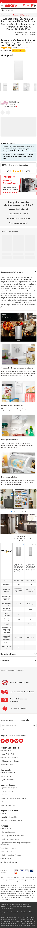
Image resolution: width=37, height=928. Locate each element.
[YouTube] (21, 741)
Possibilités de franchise (9, 817)
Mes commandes (6, 776)
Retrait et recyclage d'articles (11, 855)
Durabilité (4, 795)
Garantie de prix (6, 828)
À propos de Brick (7, 791)
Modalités (23, 912)
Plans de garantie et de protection (12, 836)
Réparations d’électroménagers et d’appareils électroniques (16, 843)
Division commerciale (8, 805)
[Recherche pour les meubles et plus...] (3, 10)
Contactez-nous (6, 750)
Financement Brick (7, 765)
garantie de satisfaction (9, 862)
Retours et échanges (8, 832)
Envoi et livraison (6, 851)
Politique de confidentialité (9, 912)
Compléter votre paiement (9, 758)
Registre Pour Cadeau (8, 780)
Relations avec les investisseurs (11, 802)
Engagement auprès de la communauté (14, 798)
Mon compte (6, 770)
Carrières (4, 813)
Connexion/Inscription (8, 773)
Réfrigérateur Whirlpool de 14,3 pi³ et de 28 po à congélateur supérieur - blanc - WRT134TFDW (18, 42)
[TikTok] (12, 741)
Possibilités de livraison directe (11, 820)
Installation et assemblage (10, 839)
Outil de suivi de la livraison (10, 761)
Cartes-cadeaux (6, 858)
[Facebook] (3, 741)
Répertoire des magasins (9, 788)
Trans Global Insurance (8, 848)
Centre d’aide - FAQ (7, 754)
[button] (18, 1)
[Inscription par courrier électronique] (34, 726)
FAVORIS (24, 5)
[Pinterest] (16, 741)
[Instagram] (7, 741)
